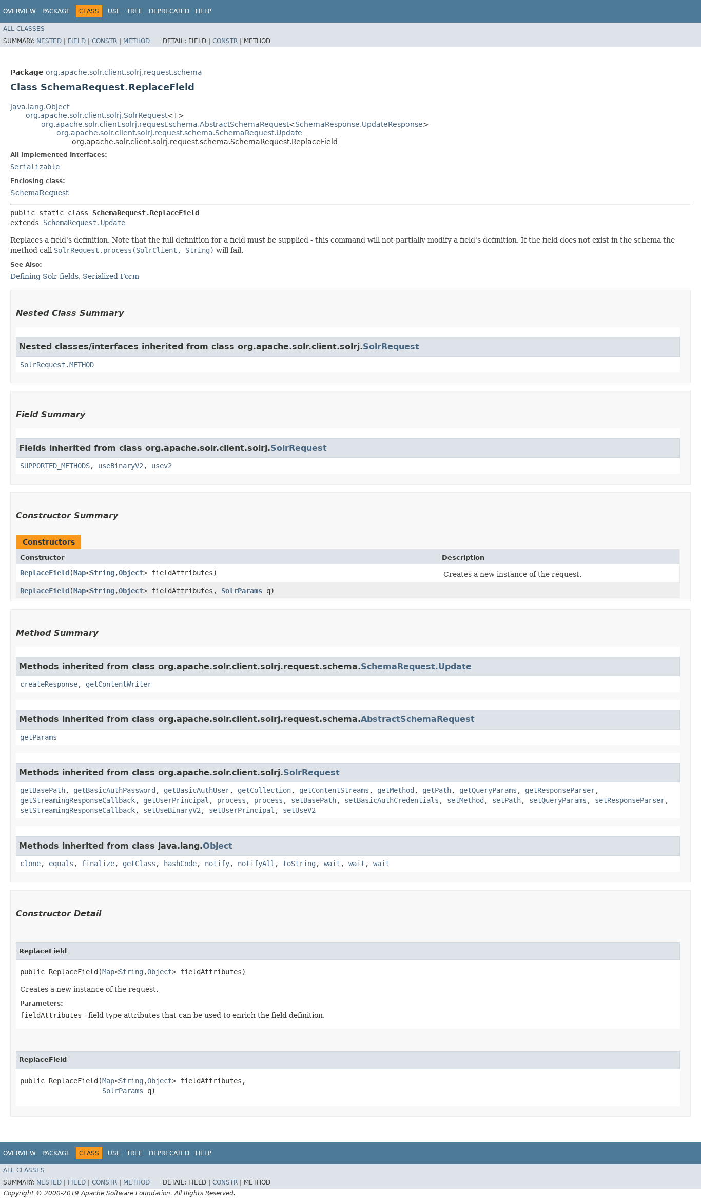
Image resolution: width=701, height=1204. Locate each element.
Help (203, 11)
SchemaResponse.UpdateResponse (359, 124)
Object (131, 573)
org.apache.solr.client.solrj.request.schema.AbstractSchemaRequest (165, 124)
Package (56, 11)
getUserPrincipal (176, 800)
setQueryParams (558, 800)
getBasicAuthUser (196, 790)
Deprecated (169, 11)
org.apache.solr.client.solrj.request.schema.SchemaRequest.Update (179, 133)
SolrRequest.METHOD (57, 364)
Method (136, 41)
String (102, 573)
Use (114, 11)
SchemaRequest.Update (84, 222)
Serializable (35, 167)
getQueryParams (488, 790)
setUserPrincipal (242, 810)
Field (77, 41)
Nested (49, 41)
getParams (38, 737)
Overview (19, 11)
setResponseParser (630, 800)
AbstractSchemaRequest (418, 719)
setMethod (465, 800)
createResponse (48, 684)
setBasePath (313, 800)
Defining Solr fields (44, 276)
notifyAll (256, 863)
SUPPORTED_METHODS (55, 465)
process (231, 800)
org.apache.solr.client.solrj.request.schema (124, 72)
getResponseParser (560, 790)
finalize (98, 863)
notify (217, 863)
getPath (436, 790)
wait (332, 863)
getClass (139, 863)
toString (299, 863)
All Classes (24, 28)
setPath (506, 800)
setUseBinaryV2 (172, 810)
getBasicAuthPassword (114, 790)
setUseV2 (299, 810)
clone (30, 863)
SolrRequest (391, 346)
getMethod (395, 790)
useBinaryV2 (120, 465)
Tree (135, 11)
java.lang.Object (39, 107)
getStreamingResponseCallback (77, 800)
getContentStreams (334, 790)
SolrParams (241, 591)
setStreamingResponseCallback (77, 810)
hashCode (180, 863)
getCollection (264, 790)
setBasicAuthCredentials (391, 800)
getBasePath (42, 790)
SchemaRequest (39, 193)
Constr (104, 41)
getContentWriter (118, 684)
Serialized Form (111, 276)
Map (79, 573)
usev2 (161, 465)
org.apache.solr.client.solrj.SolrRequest (96, 115)
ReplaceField (44, 573)
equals (61, 863)
